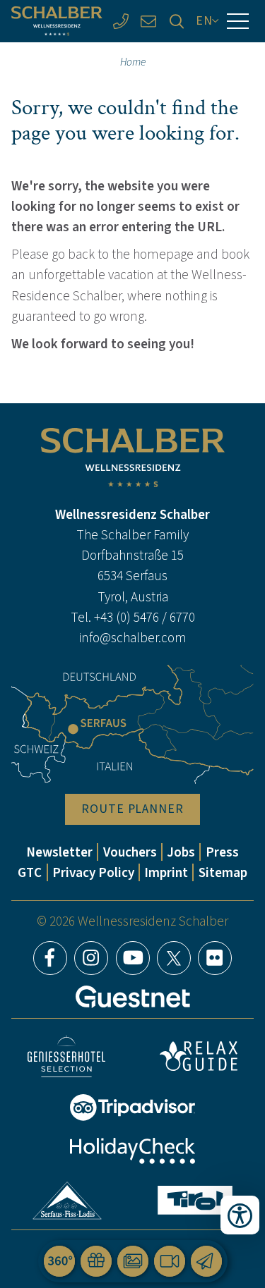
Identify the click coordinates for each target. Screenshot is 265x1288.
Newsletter (59, 852)
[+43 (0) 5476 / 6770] (120, 21)
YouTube (133, 958)
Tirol (195, 1200)
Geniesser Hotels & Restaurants (66, 1056)
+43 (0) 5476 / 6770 (144, 617)
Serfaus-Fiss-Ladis (67, 1201)
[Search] (176, 21)
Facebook (50, 958)
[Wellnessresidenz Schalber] (56, 21)
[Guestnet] (133, 997)
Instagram (91, 958)
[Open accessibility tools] (239, 1215)
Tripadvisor (132, 1107)
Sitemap (223, 872)
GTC (30, 872)
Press (222, 852)
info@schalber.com (133, 637)
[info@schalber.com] (149, 21)
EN (204, 20)
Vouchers (130, 852)
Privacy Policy (93, 872)
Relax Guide (198, 1056)
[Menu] (238, 21)
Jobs (181, 852)
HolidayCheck (132, 1151)
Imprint (166, 872)
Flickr (215, 958)
